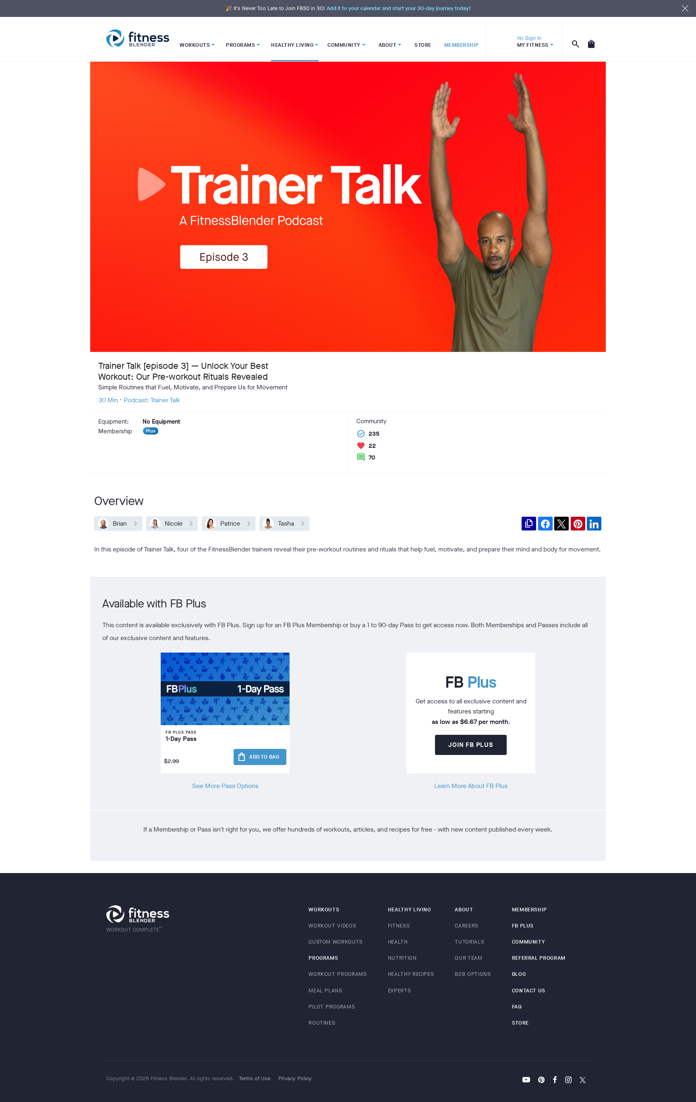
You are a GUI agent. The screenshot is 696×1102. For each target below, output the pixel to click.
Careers (466, 925)
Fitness (399, 925)
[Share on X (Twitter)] (561, 523)
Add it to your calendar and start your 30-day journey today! (399, 8)
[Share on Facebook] (545, 523)
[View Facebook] (555, 1080)
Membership (529, 909)
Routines (322, 1022)
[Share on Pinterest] (578, 523)
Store (520, 1022)
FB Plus (523, 925)
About (464, 909)
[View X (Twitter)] (583, 1080)
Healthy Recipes (411, 974)
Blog (519, 974)
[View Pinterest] (541, 1080)
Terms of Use (254, 1078)
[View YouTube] (526, 1080)
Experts (399, 990)
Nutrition (402, 957)
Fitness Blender (137, 38)
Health (398, 941)
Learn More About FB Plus (471, 786)
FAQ (517, 1006)
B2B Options (473, 974)
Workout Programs (338, 974)
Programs (323, 957)
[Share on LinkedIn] (594, 523)
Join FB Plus (470, 744)
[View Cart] (591, 39)
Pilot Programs (332, 1006)
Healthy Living (409, 909)
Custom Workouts (336, 941)
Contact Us (529, 990)
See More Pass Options (225, 786)
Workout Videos (332, 925)
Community (528, 941)
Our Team (468, 957)
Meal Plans (325, 990)
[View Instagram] (568, 1080)
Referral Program (539, 957)
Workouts (324, 909)
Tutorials (469, 941)
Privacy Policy (295, 1078)
